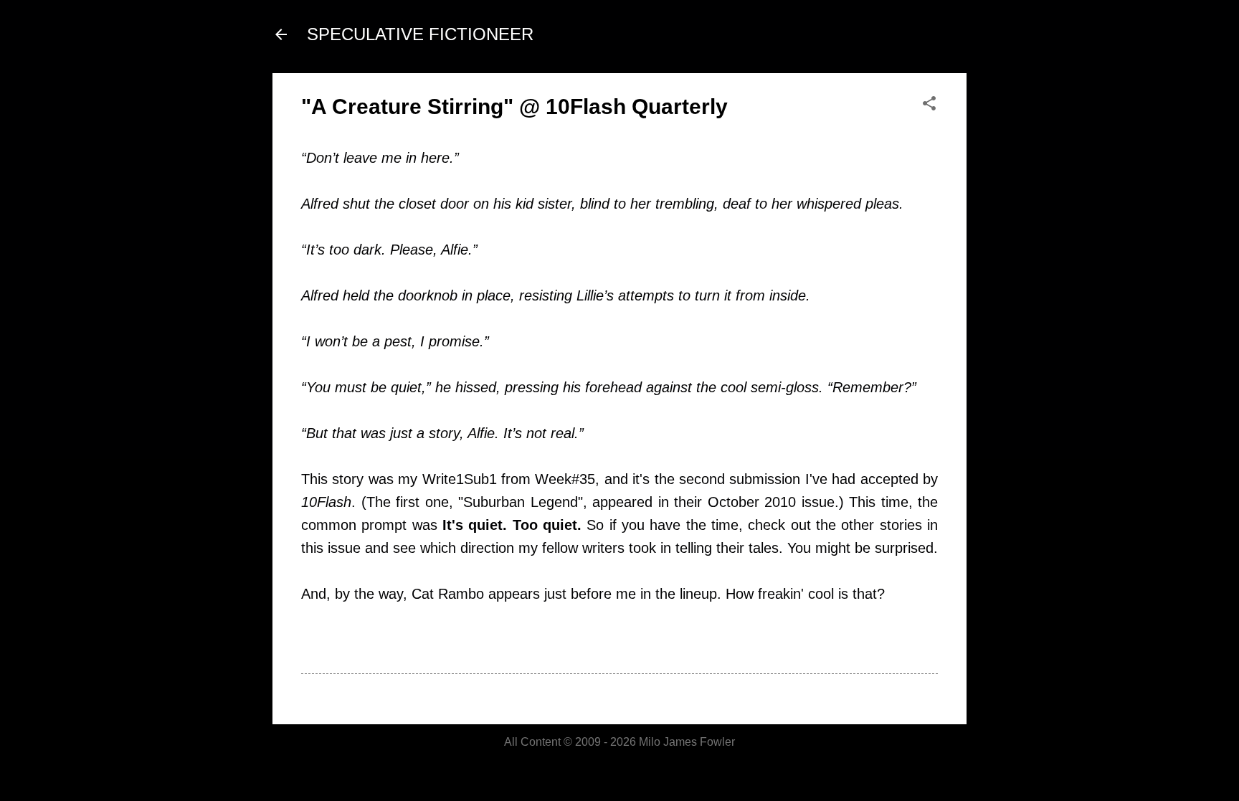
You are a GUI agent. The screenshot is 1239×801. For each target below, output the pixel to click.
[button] (929, 104)
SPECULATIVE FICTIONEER (420, 34)
